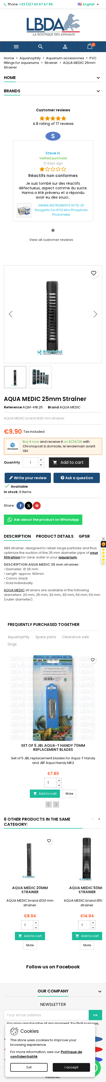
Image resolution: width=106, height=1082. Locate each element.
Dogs (12, 644)
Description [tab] (17, 536)
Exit (29, 1067)
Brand (53, 407)
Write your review (30, 477)
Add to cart (68, 462)
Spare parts (46, 637)
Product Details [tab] (55, 536)
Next (56, 804)
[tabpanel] (53, 176)
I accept (71, 1067)
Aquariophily (19, 637)
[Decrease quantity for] (58, 785)
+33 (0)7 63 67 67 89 (36, 4)
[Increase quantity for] (58, 780)
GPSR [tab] (84, 536)
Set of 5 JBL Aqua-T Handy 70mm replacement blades (53, 747)
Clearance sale (75, 637)
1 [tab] (53, 230)
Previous (49, 804)
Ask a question (79, 477)
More (71, 793)
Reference (13, 407)
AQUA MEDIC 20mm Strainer (30, 889)
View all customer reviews (51, 240)
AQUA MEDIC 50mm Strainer (87, 889)
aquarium (67, 557)
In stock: (11, 492)
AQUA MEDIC (14, 590)
